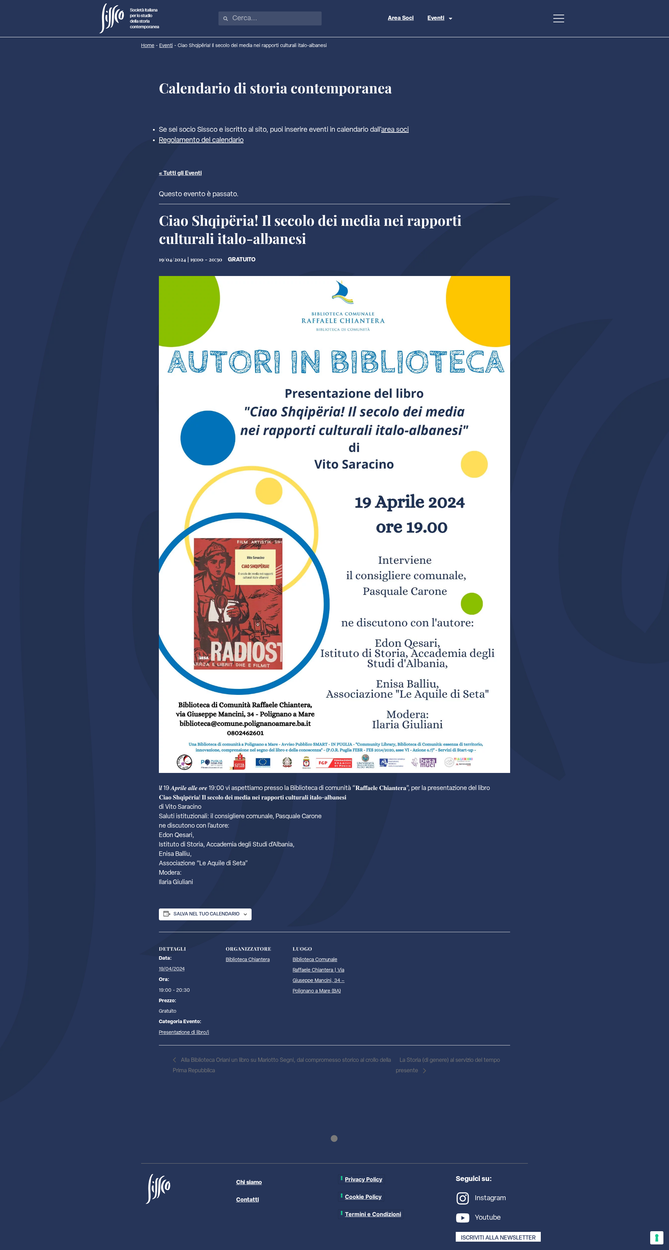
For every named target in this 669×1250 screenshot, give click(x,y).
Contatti (247, 1200)
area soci (395, 129)
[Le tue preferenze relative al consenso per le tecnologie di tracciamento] (656, 1237)
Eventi (436, 18)
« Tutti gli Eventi (180, 173)
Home (147, 45)
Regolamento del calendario (201, 140)
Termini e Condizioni (373, 1214)
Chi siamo (249, 1183)
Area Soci (401, 18)
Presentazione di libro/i (184, 1032)
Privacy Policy (363, 1179)
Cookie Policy (363, 1196)
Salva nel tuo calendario (206, 914)
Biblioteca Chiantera (248, 960)
